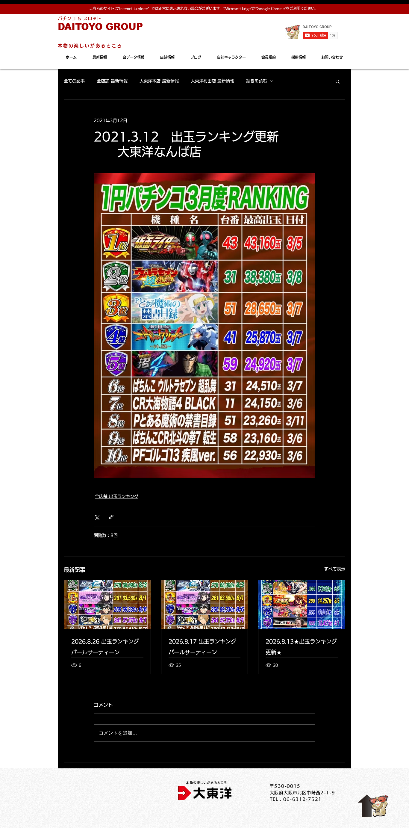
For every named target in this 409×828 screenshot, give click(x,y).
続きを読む (256, 81)
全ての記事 (74, 81)
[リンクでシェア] (111, 517)
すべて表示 (334, 569)
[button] (337, 81)
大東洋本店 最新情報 (159, 81)
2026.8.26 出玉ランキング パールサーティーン (105, 647)
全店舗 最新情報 (112, 81)
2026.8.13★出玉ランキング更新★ (301, 647)
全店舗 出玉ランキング (116, 496)
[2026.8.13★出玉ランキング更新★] (301, 604)
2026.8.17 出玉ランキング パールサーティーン (202, 647)
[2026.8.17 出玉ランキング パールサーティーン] (204, 604)
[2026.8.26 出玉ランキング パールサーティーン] (107, 604)
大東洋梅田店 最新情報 (212, 81)
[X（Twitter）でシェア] (96, 517)
